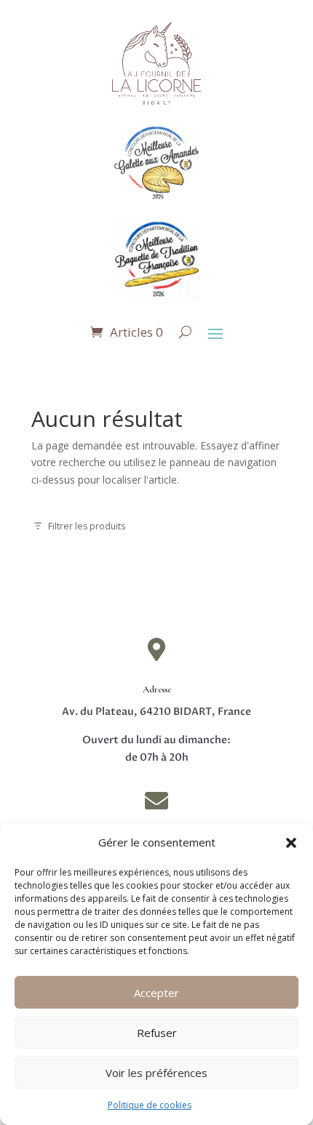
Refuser (157, 1032)
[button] (291, 843)
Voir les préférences (156, 1072)
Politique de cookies (149, 1105)
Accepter (156, 992)
